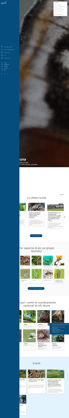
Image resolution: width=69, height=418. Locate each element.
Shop (5, 69)
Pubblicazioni (6, 64)
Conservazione (7, 58)
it (1, 74)
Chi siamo (6, 68)
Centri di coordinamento (9, 49)
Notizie (5, 62)
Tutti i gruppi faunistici (36, 288)
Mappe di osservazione (59, 9)
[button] (64, 217)
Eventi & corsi (7, 52)
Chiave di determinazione (59, 6)
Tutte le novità (36, 235)
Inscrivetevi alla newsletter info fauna (59, 324)
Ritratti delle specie (58, 8)
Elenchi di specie (57, 11)
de (7, 74)
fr (4, 74)
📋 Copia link (61, 194)
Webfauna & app (57, 4)
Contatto (6, 66)
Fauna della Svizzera (8, 46)
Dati (5, 55)
